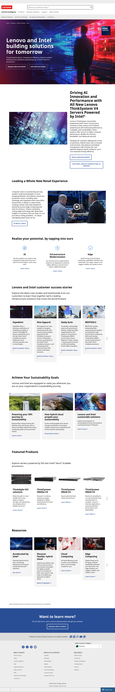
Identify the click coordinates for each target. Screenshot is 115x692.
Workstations (47, 661)
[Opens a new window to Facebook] (71, 636)
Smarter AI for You (49, 675)
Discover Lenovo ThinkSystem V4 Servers (86, 165)
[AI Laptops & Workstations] (46, 17)
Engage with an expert (17, 67)
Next (105, 337)
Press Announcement (81, 157)
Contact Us (77, 658)
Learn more (24, 268)
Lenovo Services (48, 672)
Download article (51, 434)
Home (7, 23)
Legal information (19, 667)
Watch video (20, 224)
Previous (8, 337)
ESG (15, 664)
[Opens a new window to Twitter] (74, 636)
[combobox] (58, 7)
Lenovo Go (17, 678)
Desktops (46, 658)
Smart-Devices (48, 667)
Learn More (65, 502)
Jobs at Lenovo (18, 670)
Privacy (51, 686)
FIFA (15, 672)
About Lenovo (18, 655)
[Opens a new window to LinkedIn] (84, 636)
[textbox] (89, 646)
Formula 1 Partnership (20, 675)
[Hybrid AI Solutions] (13, 17)
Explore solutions (38, 67)
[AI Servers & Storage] (28, 17)
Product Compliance (79, 661)
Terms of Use (62, 686)
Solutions (13, 23)
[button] (91, 7)
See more (16, 573)
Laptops (46, 655)
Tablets (46, 664)
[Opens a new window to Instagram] (77, 636)
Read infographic (44, 583)
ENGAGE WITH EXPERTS (57, 627)
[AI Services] (54, 17)
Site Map (56, 686)
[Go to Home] (6, 7)
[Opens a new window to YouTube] (81, 636)
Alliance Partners (21, 23)
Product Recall (78, 664)
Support (76, 670)
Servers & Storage (49, 670)
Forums (76, 667)
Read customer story (21, 348)
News (15, 658)
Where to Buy (78, 655)
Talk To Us (108, 690)
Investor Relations (19, 661)
